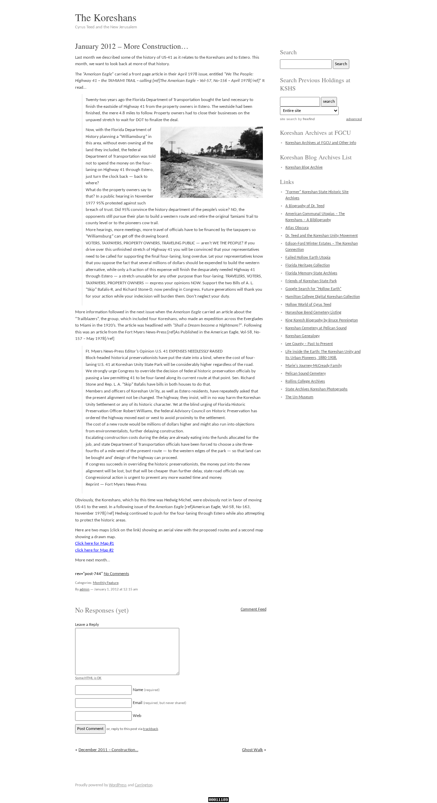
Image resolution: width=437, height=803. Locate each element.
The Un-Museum (299, 397)
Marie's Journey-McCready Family (313, 366)
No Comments (116, 574)
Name (146, 690)
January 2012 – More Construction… (131, 46)
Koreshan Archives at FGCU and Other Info (320, 143)
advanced (354, 119)
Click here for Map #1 (94, 543)
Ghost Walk (252, 750)
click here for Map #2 (94, 550)
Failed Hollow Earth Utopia (307, 258)
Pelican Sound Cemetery (305, 374)
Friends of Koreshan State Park (311, 281)
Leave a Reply (87, 624)
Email (159, 703)
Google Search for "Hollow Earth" (313, 289)
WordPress (118, 785)
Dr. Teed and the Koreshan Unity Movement (321, 236)
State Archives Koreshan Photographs (316, 389)
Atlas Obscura (297, 228)
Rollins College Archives (305, 381)
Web (137, 716)
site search (288, 119)
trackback (150, 729)
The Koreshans (106, 17)
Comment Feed (253, 609)
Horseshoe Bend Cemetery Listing (313, 313)
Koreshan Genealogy (302, 336)
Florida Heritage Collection (307, 265)
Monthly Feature (105, 583)
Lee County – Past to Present (309, 344)
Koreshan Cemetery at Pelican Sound (316, 328)
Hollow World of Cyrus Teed (308, 305)
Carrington (143, 785)
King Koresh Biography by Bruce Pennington (321, 320)
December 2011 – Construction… (108, 750)
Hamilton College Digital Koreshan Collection (322, 297)
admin (84, 589)
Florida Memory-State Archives (311, 273)
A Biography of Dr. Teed (304, 206)
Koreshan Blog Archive (304, 168)
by (306, 119)
